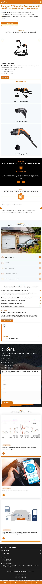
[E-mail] (5, 582)
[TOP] (37, 582)
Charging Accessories (12, 25)
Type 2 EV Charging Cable (8, 69)
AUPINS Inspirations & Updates (21, 412)
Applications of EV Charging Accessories (21, 225)
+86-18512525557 (6, 360)
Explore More (5, 77)
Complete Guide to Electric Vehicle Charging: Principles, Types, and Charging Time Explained (19, 448)
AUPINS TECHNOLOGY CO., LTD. (19, 571)
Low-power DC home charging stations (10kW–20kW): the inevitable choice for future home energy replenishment (19, 533)
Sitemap (17, 574)
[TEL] (15, 582)
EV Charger (5, 550)
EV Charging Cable (7, 63)
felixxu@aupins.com (8, 362)
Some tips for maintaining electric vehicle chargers (15, 490)
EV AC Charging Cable (7, 73)
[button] (2, 40)
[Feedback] (26, 582)
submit (7, 402)
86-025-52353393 (7, 358)
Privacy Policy (23, 574)
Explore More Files (7, 320)
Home (4, 25)
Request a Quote (9, 23)
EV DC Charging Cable (7, 71)
